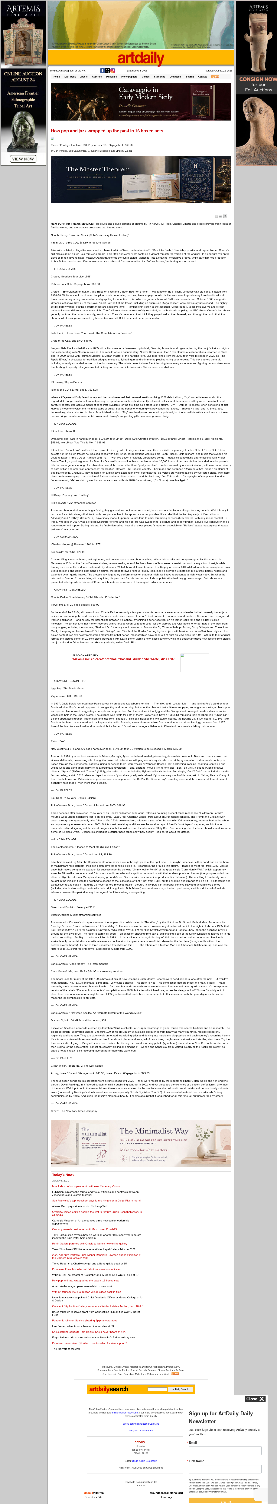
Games (146, 76)
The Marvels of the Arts (66, 1348)
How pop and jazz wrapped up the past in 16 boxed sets (85, 1280)
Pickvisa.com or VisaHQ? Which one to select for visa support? (89, 1343)
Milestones (135, 1367)
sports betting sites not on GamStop (141, 1424)
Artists (84, 76)
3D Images (152, 1374)
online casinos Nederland (125, 1412)
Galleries (97, 76)
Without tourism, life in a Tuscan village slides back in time (86, 1291)
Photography (172, 1367)
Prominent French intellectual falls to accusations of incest (86, 1269)
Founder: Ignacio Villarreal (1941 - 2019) (141, 1450)
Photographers (129, 76)
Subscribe (159, 76)
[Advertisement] (188, 1199)
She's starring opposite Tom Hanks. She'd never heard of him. (89, 1331)
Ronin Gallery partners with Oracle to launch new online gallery (89, 1243)
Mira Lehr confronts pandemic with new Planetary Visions (86, 1186)
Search (190, 76)
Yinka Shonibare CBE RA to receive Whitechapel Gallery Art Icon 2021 (93, 1249)
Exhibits (117, 1367)
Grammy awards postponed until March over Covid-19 (84, 1229)
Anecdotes (108, 1374)
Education (129, 1374)
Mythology (140, 1374)
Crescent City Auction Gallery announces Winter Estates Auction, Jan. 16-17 (97, 1306)
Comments (175, 76)
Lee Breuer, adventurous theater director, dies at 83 (83, 1326)
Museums (111, 76)
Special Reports (138, 1370)
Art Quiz (118, 1374)
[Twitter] (107, 72)
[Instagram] (112, 72)
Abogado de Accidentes (141, 1430)
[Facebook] (102, 72)
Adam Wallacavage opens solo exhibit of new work (82, 1286)
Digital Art (147, 1367)
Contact (202, 76)
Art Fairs (180, 1370)
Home (57, 76)
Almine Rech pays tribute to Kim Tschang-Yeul (79, 1206)
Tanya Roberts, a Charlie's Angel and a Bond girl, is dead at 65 (89, 1263)
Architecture (159, 1367)
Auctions (170, 1370)
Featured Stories (156, 1370)
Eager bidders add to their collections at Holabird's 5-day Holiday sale (93, 1337)
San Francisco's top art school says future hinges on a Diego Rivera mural (96, 1200)
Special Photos (121, 1370)
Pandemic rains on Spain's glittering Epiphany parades (84, 1320)
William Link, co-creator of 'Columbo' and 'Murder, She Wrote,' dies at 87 (123, 659)
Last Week (70, 76)
